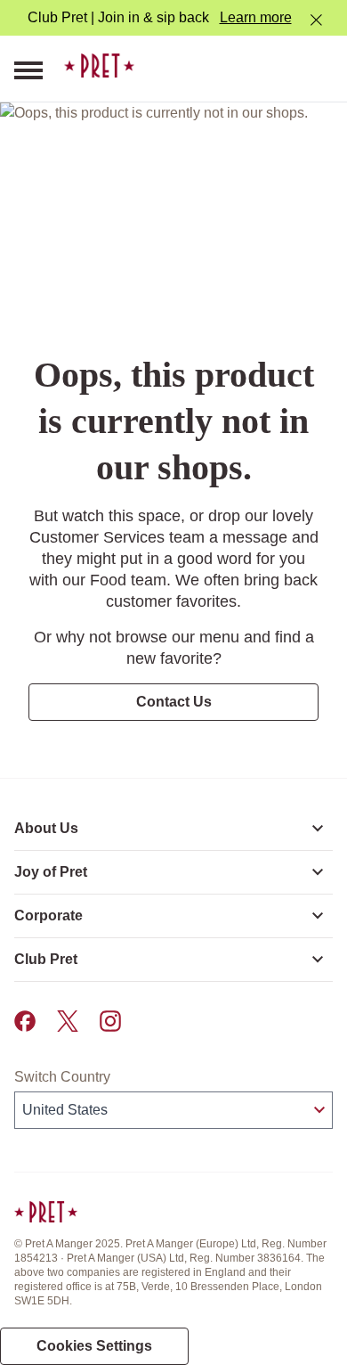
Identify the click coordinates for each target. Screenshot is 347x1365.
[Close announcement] (316, 20)
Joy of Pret (50, 871)
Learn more (256, 17)
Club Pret (45, 959)
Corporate (48, 915)
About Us (46, 828)
